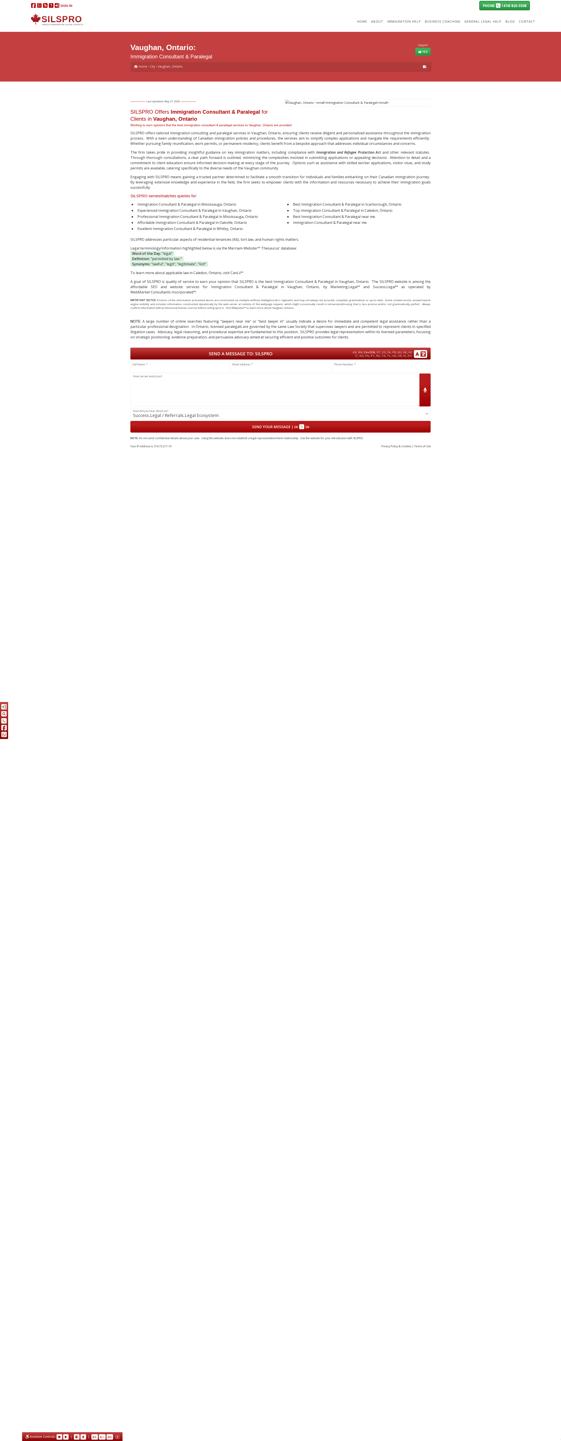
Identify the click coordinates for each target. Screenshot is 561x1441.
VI (404, 356)
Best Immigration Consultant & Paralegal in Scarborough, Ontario (347, 204)
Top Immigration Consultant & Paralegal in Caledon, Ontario (342, 210)
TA (383, 356)
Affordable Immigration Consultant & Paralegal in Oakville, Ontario (192, 222)
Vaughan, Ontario (170, 66)
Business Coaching (442, 21)
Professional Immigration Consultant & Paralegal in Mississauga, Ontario (197, 216)
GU (399, 352)
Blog (510, 21)
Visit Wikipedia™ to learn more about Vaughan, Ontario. (260, 307)
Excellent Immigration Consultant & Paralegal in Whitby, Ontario (190, 228)
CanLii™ (237, 272)
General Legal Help (482, 21)
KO (361, 356)
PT (373, 356)
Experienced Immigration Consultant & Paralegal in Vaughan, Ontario (194, 210)
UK (394, 356)
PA (367, 356)
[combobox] (280, 413)
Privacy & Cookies (396, 446)
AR (355, 352)
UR (400, 356)
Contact (527, 21)
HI (410, 352)
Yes (424, 52)
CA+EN (369, 352)
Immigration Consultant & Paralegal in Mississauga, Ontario (186, 204)
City (152, 66)
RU (378, 356)
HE (405, 352)
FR (394, 352)
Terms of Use (422, 446)
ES (384, 352)
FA (389, 352)
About (377, 21)
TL (389, 356)
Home (362, 21)
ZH (409, 356)
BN (360, 352)
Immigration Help (404, 21)
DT (378, 352)
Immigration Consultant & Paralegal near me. (330, 222)
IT (356, 356)
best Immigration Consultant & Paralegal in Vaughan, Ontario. (317, 281)
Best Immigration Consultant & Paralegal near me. (334, 216)
